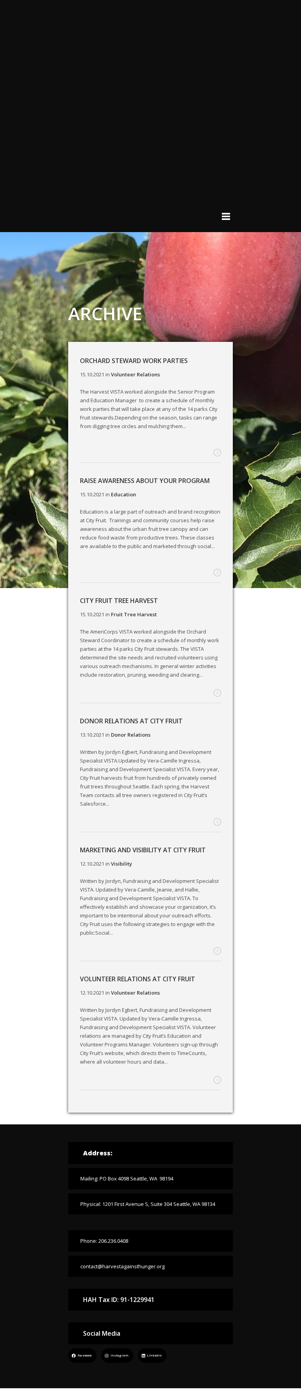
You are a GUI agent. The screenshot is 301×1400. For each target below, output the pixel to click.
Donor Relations (130, 734)
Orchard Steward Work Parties (134, 360)
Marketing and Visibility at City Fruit (143, 850)
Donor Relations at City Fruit (131, 721)
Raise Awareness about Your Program (145, 480)
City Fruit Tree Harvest (119, 600)
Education (123, 494)
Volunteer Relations (135, 374)
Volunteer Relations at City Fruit (137, 979)
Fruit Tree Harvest (134, 614)
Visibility (121, 863)
